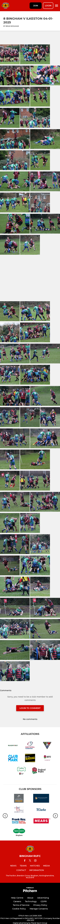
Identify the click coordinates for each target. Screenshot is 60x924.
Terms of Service (21, 905)
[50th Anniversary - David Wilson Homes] (41, 799)
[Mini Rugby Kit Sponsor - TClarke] (41, 810)
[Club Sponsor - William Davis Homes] (18, 799)
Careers (17, 901)
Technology (31, 901)
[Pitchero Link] (30, 891)
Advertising (43, 898)
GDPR (44, 901)
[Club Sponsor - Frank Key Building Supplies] (18, 821)
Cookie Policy (19, 908)
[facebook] (24, 861)
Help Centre (17, 898)
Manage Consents (39, 908)
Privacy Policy (40, 905)
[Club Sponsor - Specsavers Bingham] (18, 833)
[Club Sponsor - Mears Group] (41, 821)
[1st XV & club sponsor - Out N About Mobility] (18, 810)
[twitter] (30, 861)
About (30, 898)
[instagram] (35, 861)
